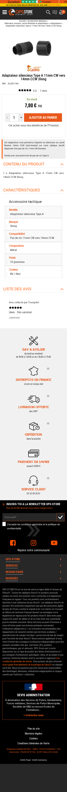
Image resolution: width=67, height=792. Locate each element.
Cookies (33, 738)
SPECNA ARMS (54, 5)
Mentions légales (33, 733)
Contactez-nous (34, 715)
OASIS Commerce (39, 760)
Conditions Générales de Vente (33, 743)
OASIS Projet (25, 760)
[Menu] (4, 12)
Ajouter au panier (43, 117)
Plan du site (33, 728)
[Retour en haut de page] (63, 472)
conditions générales (31, 524)
